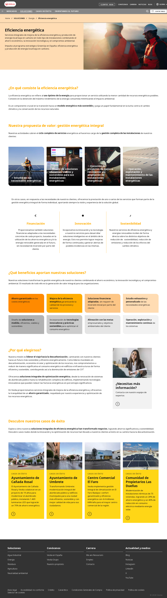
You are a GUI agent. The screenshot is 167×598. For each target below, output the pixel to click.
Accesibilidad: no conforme (32, 590)
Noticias (142, 4)
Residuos (12, 564)
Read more (132, 378)
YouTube (129, 577)
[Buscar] (147, 11)
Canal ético (63, 590)
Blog (150, 4)
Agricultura (12, 568)
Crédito (51, 590)
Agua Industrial (14, 555)
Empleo (89, 559)
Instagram (130, 564)
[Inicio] (2, 11)
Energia (11, 559)
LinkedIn (129, 568)
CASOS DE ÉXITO (43, 11)
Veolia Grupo (53, 559)
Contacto (90, 564)
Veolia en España (54, 555)
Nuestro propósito (55, 564)
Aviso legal (12, 590)
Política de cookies (136, 590)
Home (7, 18)
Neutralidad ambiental (18, 573)
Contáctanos (160, 11)
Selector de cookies (16, 592)
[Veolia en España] (10, 4)
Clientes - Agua (106, 5)
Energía (31, 18)
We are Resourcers (94, 555)
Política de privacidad (115, 590)
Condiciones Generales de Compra (87, 590)
